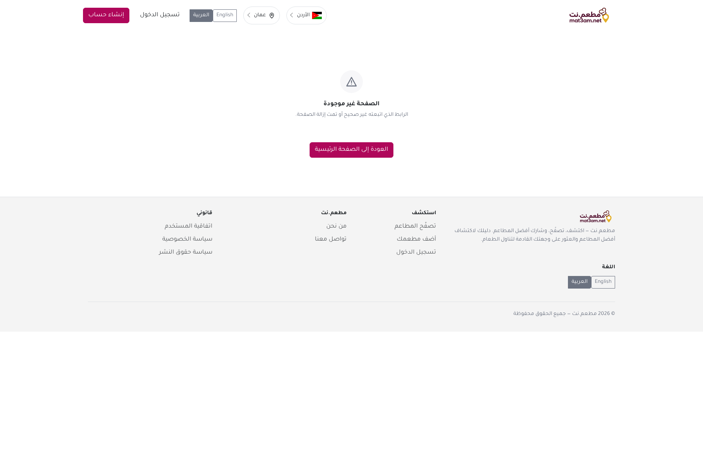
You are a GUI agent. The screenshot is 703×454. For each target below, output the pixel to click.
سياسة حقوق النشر (185, 253)
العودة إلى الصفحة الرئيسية (351, 150)
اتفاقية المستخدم (188, 227)
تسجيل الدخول (160, 15)
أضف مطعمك (416, 240)
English (224, 15)
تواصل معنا (331, 240)
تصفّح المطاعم (415, 227)
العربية (201, 15)
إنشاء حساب (106, 15)
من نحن (336, 227)
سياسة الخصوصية (187, 240)
